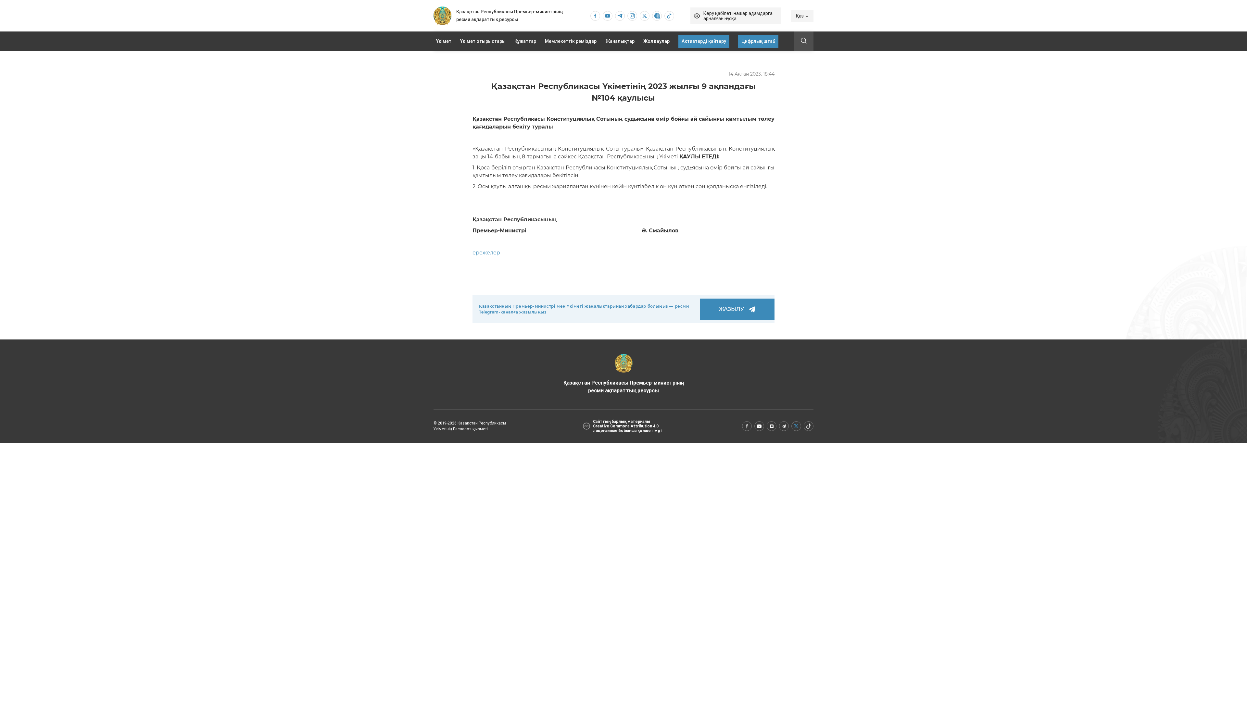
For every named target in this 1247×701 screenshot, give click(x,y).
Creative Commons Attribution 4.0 (626, 426)
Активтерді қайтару (704, 41)
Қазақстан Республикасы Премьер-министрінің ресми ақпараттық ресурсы (623, 387)
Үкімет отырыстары (483, 41)
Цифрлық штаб (758, 41)
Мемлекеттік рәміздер (571, 41)
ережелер (486, 253)
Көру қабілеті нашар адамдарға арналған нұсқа (738, 16)
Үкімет (443, 41)
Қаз (800, 15)
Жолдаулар (656, 41)
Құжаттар (525, 41)
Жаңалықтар (620, 41)
